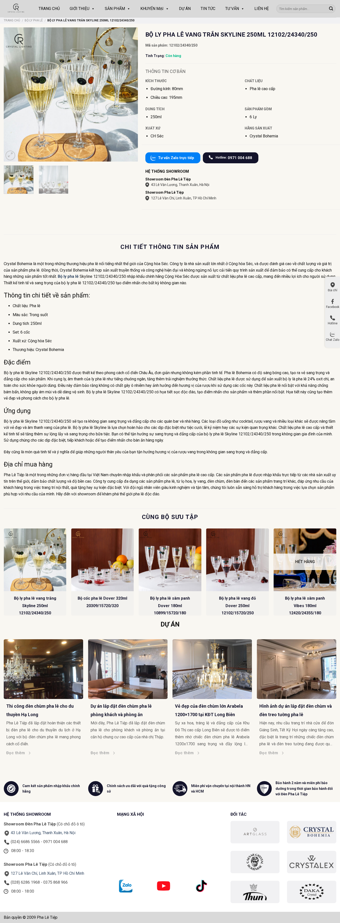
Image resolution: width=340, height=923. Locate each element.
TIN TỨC (208, 8)
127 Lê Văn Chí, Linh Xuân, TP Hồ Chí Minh (183, 198)
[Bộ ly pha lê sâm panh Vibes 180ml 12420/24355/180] (305, 559)
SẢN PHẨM (115, 8)
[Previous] (4, 574)
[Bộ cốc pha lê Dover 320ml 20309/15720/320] (102, 559)
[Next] (336, 574)
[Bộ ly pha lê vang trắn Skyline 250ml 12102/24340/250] (35, 559)
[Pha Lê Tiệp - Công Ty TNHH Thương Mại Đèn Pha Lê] (16, 8)
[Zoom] (10, 155)
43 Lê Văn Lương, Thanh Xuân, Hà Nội (180, 185)
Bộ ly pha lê (68, 276)
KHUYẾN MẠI (152, 8)
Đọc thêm (19, 752)
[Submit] (331, 8)
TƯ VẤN (232, 8)
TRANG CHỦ (49, 8)
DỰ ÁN (185, 8)
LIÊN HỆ (261, 8)
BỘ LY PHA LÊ (34, 20)
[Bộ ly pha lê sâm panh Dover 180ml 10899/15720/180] (170, 559)
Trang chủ (12, 20)
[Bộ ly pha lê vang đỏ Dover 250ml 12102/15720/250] (237, 559)
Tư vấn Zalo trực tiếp (176, 158)
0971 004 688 (234, 158)
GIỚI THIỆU (79, 8)
